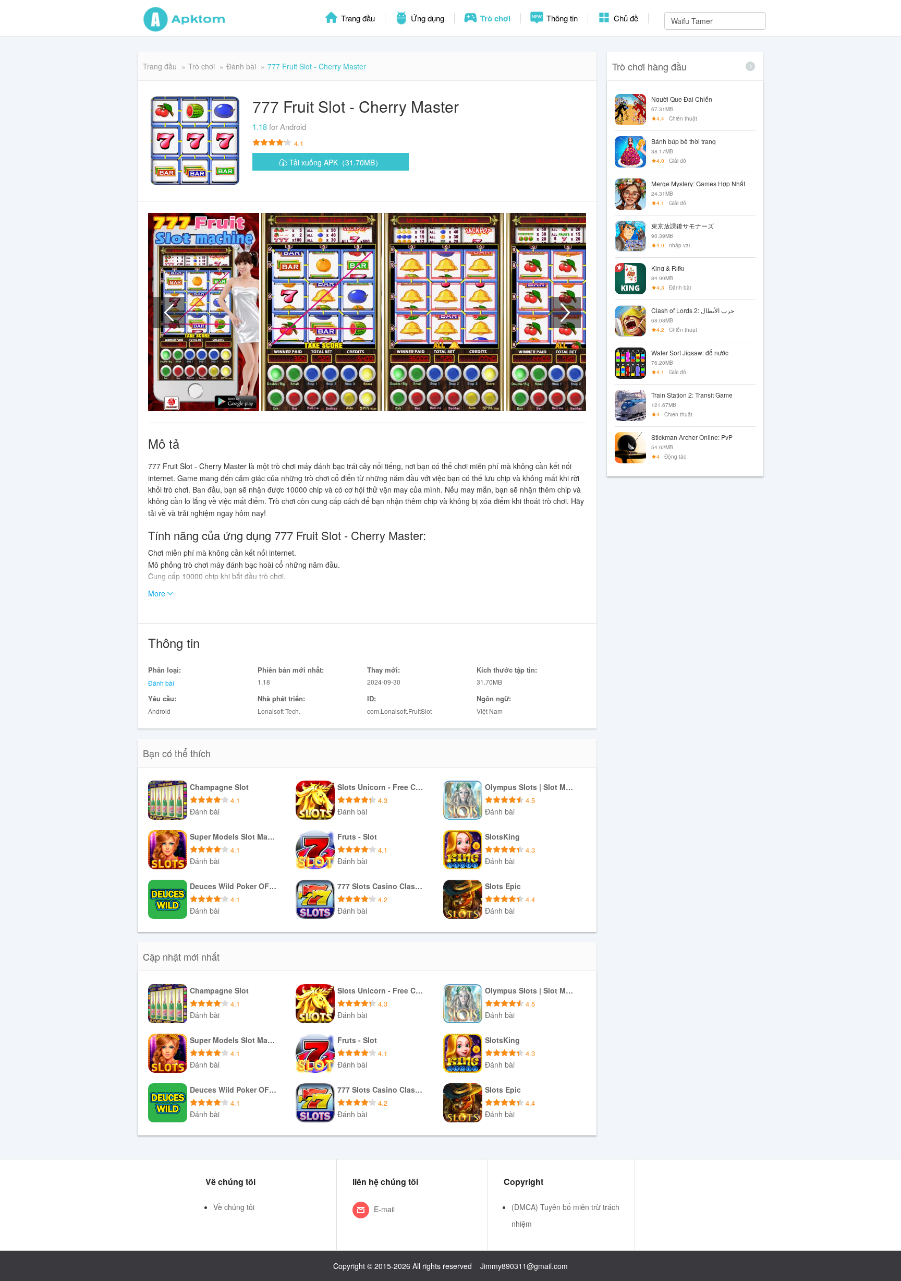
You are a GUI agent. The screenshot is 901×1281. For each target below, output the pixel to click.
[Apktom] (185, 18)
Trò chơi (494, 18)
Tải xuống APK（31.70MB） (334, 162)
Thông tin (561, 18)
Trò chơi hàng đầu (649, 66)
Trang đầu (357, 18)
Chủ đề (625, 18)
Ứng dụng (426, 18)
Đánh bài (241, 66)
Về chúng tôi (233, 1207)
